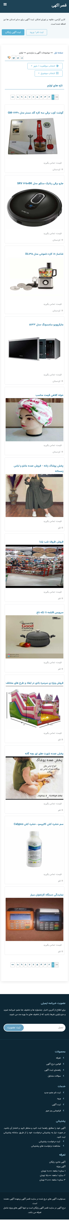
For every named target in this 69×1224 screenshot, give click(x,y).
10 (18, 97)
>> (13, 97)
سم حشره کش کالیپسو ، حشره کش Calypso (38, 824)
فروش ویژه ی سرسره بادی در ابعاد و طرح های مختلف (34, 683)
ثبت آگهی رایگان (13, 32)
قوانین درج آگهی (53, 1064)
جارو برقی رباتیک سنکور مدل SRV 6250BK (40, 183)
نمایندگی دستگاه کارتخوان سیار (46, 895)
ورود (59, 1099)
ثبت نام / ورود (36, 32)
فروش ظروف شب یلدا (51, 542)
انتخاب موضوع (48, 73)
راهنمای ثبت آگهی (52, 1070)
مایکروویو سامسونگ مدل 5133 (46, 325)
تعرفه (58, 1058)
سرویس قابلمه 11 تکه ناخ (50, 612)
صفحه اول (58, 53)
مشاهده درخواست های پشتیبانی (45, 1146)
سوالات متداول (54, 1076)
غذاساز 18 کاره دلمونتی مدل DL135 (44, 254)
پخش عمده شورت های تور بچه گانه (44, 754)
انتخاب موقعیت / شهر (44, 66)
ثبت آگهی (56, 1105)
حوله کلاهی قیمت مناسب (49, 395)
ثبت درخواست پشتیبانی (49, 1142)
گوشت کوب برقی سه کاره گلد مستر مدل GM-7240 (35, 113)
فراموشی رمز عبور (53, 1111)
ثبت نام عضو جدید (52, 1093)
